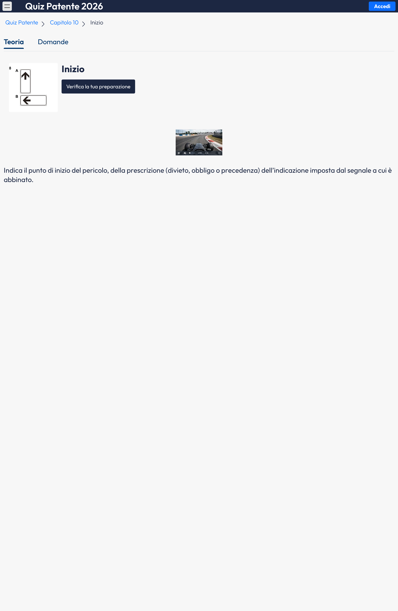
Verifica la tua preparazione (98, 86)
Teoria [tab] (14, 41)
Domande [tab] (53, 41)
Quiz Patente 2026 (64, 6)
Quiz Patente (21, 22)
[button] (7, 6)
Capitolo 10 (64, 22)
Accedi (382, 6)
